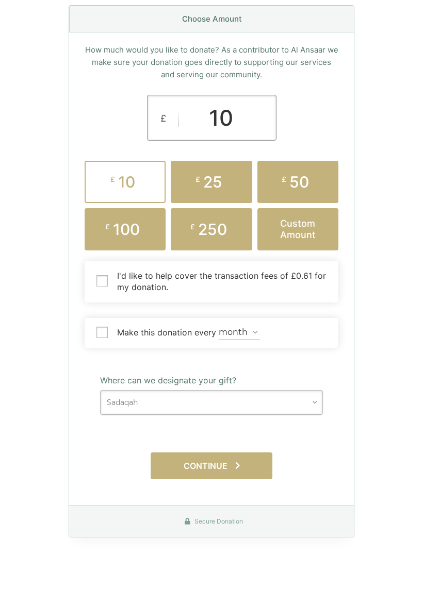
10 (122, 182)
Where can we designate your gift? (168, 380)
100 (122, 229)
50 (295, 182)
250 (208, 229)
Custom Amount (298, 229)
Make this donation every (168, 332)
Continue (205, 466)
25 (209, 182)
